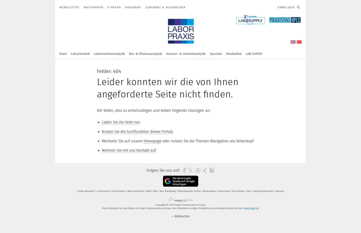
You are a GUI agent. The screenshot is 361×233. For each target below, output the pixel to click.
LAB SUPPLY (254, 54)
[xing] (203, 170)
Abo (249, 191)
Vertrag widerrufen (263, 191)
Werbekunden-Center (189, 191)
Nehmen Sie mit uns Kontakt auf (129, 150)
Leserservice (104, 191)
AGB (148, 191)
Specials (216, 54)
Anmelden (286, 7)
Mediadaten (210, 191)
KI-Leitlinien (238, 191)
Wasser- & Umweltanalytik (186, 54)
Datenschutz (119, 191)
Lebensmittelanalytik (109, 54)
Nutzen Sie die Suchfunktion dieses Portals (137, 131)
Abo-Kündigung (168, 191)
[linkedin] (210, 170)
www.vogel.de (251, 208)
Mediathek (234, 54)
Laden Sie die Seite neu (121, 122)
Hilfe (155, 191)
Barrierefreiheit (136, 191)
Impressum (224, 191)
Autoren (280, 191)
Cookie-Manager (86, 191)
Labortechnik (80, 54)
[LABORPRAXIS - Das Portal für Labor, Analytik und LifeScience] (63, 53)
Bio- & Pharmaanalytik (145, 54)
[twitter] (189, 170)
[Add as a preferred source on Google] (180, 181)
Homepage (152, 141)
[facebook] (183, 170)
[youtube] (196, 170)
